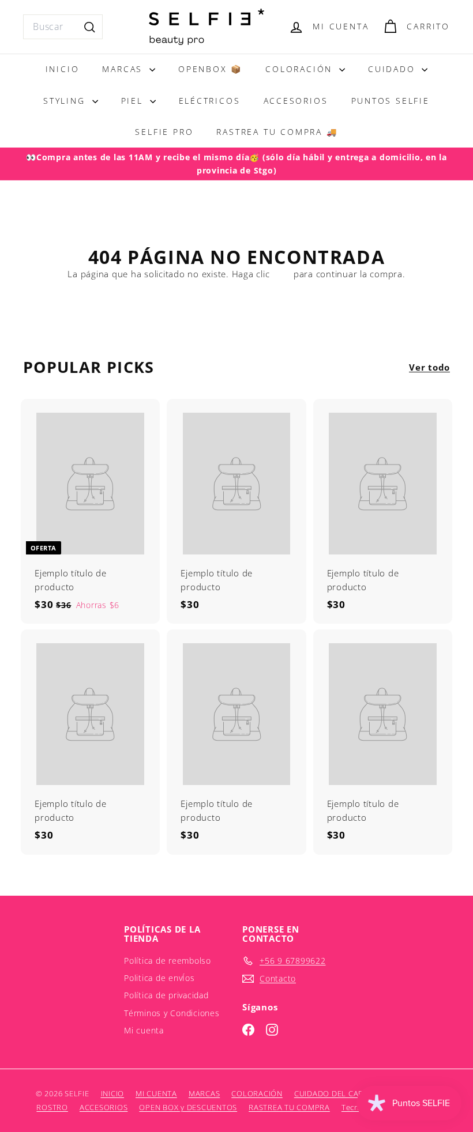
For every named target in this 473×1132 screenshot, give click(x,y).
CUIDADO (393, 68)
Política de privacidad (166, 995)
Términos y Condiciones (172, 1013)
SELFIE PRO (164, 131)
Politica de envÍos (159, 977)
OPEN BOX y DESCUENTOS (188, 1107)
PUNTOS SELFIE (390, 100)
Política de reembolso (167, 960)
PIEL (134, 100)
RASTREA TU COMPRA (289, 1107)
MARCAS (124, 68)
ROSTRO (52, 1107)
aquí (281, 274)
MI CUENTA (156, 1093)
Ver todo (429, 367)
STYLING (66, 100)
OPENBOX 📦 (210, 68)
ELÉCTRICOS (210, 100)
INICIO (63, 68)
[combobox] (63, 27)
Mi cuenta (144, 1030)
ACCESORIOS (296, 100)
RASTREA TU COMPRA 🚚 (276, 131)
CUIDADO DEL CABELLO (338, 1093)
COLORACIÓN (300, 68)
